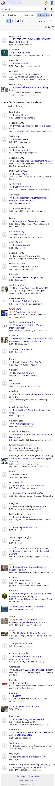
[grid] (13, 21)
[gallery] (18, 21)
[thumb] (8, 21)
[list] (3, 21)
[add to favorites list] (10, 39)
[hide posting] (31, 45)
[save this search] (51, 9)
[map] (22, 21)
